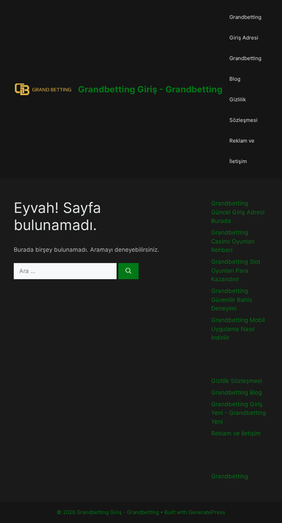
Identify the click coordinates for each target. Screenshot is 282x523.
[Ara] (128, 271)
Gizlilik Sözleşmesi (243, 109)
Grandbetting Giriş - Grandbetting (150, 89)
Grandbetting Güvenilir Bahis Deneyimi (231, 299)
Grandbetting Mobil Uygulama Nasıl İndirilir (238, 329)
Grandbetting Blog (245, 68)
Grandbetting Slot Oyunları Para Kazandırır (235, 270)
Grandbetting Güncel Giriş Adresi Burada (237, 212)
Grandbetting (229, 476)
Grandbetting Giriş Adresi (245, 27)
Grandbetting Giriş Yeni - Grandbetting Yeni (238, 413)
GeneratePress (206, 512)
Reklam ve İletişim (241, 150)
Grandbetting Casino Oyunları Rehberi (232, 241)
